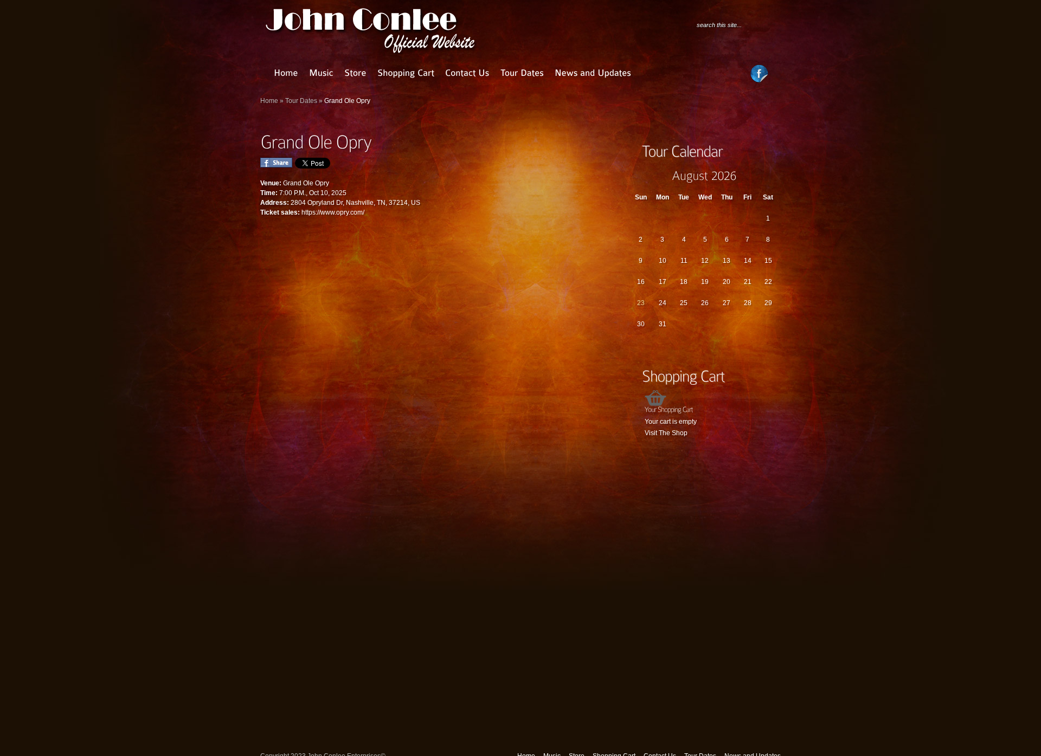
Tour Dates (301, 101)
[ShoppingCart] (406, 73)
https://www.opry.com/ (332, 212)
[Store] (355, 73)
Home (269, 101)
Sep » (771, 175)
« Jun (637, 175)
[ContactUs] (467, 73)
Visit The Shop (666, 433)
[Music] (321, 73)
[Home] (286, 73)
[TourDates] (522, 73)
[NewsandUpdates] (593, 73)
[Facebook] (759, 81)
